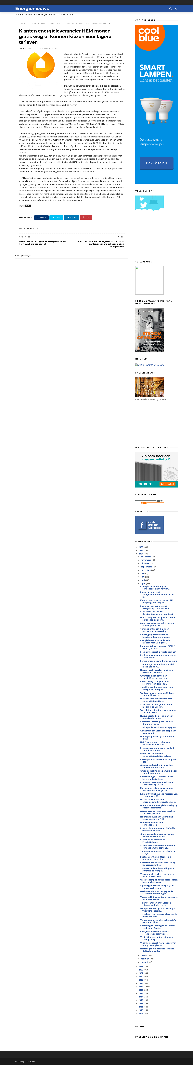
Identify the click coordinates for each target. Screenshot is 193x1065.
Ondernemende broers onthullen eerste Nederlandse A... (157, 835)
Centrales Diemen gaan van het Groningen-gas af (156, 722)
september (147, 566)
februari (145, 958)
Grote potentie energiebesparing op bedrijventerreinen (158, 806)
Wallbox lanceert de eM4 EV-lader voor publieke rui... (157, 694)
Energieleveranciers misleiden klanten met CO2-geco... (155, 641)
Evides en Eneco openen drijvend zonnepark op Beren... (157, 783)
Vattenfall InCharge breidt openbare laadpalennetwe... (159, 898)
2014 (141, 996)
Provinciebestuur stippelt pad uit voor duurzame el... (157, 749)
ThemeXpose (30, 1061)
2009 (141, 1013)
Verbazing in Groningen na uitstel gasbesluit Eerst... (157, 926)
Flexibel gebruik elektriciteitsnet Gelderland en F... (157, 949)
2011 (141, 1006)
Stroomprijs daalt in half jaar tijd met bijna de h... (157, 665)
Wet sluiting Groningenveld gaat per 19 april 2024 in (159, 711)
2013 (141, 1000)
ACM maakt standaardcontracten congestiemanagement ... (157, 846)
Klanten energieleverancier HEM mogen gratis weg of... (156, 601)
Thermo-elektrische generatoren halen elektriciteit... (157, 875)
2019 (141, 980)
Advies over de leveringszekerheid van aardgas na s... (157, 812)
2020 (141, 976)
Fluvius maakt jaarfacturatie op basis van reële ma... (156, 671)
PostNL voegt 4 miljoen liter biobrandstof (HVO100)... (154, 682)
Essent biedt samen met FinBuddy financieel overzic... (157, 829)
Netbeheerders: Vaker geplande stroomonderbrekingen (156, 892)
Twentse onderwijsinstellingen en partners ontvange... (157, 869)
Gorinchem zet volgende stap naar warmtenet (158, 731)
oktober (145, 563)
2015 (141, 993)
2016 (141, 990)
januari (144, 962)
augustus (146, 570)
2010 (141, 1010)
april (143, 583)
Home (21, 23)
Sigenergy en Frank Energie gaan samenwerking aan (157, 886)
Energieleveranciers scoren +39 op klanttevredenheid (157, 863)
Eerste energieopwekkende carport (158, 661)
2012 (141, 1003)
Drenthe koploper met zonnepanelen (151, 823)
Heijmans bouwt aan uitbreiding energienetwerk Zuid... (156, 817)
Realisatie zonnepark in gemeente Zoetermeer (158, 656)
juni (143, 576)
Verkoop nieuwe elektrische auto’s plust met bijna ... (158, 921)
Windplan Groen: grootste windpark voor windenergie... (158, 909)
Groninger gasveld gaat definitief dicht (157, 737)
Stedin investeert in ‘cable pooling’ (158, 652)
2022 (141, 969)
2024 (141, 553)
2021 (141, 973)
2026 (141, 547)
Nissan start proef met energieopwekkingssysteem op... (158, 800)
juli (142, 573)
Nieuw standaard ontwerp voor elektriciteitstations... (156, 699)
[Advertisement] (156, 236)
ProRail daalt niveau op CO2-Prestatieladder (154, 840)
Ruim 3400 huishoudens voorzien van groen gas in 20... (159, 795)
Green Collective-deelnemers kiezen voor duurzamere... (158, 772)
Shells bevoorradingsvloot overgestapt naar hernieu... (155, 607)
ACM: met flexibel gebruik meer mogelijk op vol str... (156, 705)
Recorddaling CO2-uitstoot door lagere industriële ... (156, 777)
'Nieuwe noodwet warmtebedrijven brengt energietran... (158, 944)
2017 (141, 986)
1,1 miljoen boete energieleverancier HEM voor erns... (159, 915)
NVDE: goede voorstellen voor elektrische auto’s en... (155, 743)
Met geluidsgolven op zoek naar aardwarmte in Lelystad (156, 789)
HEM (28, 23)
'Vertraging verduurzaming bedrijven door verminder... (155, 635)
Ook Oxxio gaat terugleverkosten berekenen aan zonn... (157, 618)
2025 (141, 550)
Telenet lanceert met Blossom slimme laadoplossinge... (156, 904)
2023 (141, 966)
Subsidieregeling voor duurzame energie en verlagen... (156, 688)
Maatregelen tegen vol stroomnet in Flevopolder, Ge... (157, 624)
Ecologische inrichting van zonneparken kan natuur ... (155, 587)
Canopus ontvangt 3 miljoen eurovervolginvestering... (154, 630)
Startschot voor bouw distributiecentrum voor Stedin (157, 612)
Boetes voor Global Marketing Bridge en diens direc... (155, 858)
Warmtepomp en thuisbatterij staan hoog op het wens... (159, 880)
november (146, 560)
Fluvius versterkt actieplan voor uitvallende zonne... (156, 717)
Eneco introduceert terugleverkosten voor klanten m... (157, 594)
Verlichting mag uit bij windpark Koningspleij (156, 938)
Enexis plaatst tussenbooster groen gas (158, 760)
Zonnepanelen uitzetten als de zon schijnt (158, 852)
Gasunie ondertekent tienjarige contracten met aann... (156, 766)
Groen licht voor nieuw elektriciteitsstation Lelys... (155, 754)
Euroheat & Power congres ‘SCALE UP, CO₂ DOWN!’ (157, 647)
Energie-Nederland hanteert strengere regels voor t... (154, 932)
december (146, 556)
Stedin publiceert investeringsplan (158, 727)
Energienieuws (32, 8)
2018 (141, 983)
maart (144, 955)
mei (143, 580)
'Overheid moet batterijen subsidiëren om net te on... (155, 676)
